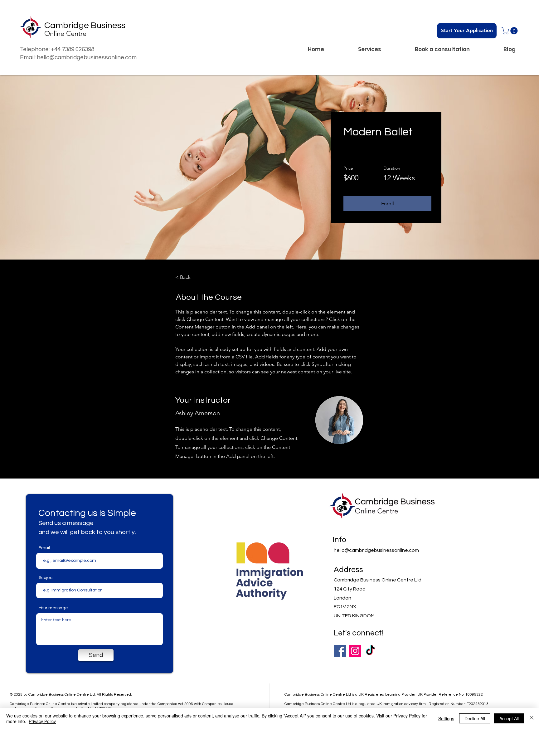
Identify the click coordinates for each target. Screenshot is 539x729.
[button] (510, 30)
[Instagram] (355, 651)
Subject (46, 578)
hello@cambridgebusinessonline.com (376, 550)
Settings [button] (446, 718)
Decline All (474, 718)
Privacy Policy (42, 721)
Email (44, 548)
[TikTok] (370, 651)
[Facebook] (340, 651)
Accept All (509, 718)
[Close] (531, 718)
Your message (53, 608)
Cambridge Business (84, 25)
